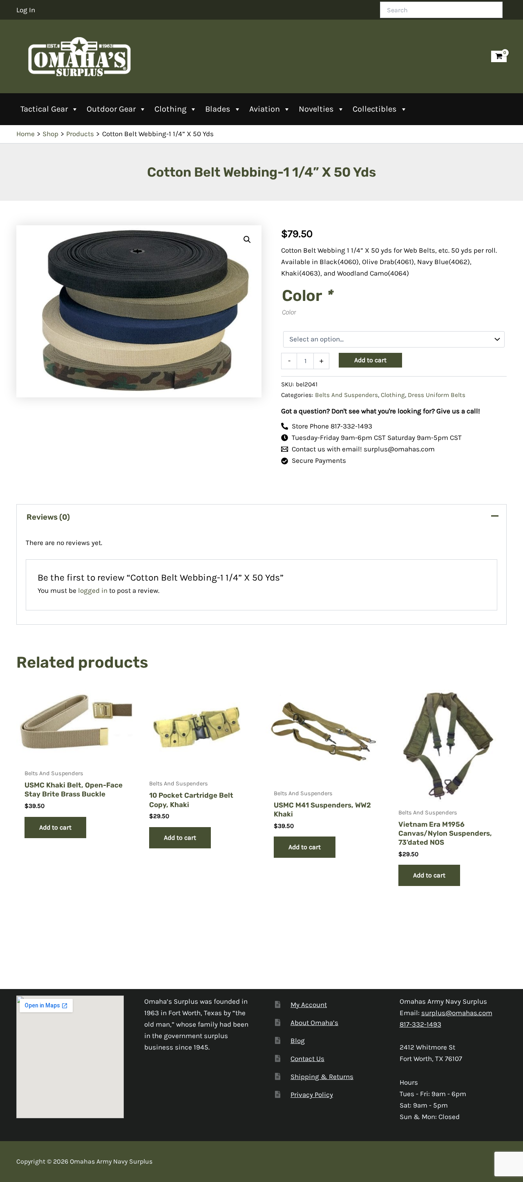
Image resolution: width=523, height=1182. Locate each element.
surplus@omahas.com (456, 1013)
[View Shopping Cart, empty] (499, 57)
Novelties (316, 109)
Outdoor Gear (111, 109)
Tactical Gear (44, 109)
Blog (298, 1040)
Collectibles (375, 109)
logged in (92, 590)
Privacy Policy (312, 1094)
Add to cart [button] (55, 827)
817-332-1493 (420, 1024)
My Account (309, 1004)
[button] (247, 239)
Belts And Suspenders (346, 395)
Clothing (170, 109)
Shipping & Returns (322, 1076)
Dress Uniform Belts (436, 395)
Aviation (264, 109)
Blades (217, 109)
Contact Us (307, 1058)
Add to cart (370, 360)
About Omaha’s (314, 1022)
